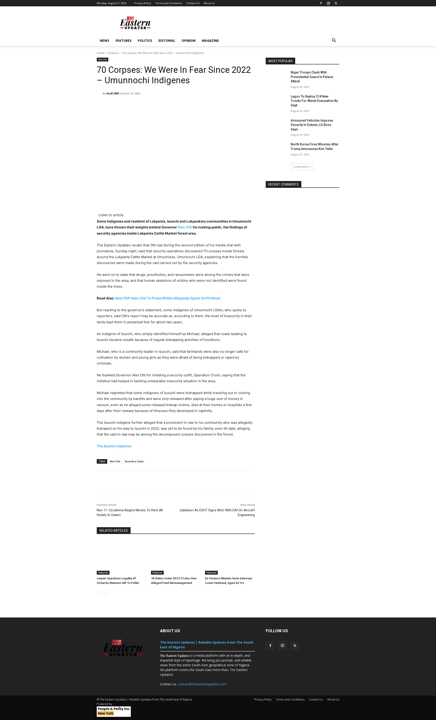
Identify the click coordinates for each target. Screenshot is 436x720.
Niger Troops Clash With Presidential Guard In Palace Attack (312, 77)
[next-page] (107, 593)
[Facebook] (320, 3)
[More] (240, 105)
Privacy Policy (142, 3)
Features (123, 40)
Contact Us (192, 3)
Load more (301, 167)
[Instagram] (328, 3)
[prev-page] (99, 593)
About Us (209, 3)
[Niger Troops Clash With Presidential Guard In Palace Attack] (277, 78)
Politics (145, 40)
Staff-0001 (112, 93)
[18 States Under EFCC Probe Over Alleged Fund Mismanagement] (176, 557)
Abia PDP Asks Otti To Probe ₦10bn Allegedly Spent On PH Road (167, 298)
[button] (333, 41)
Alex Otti (185, 227)
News (104, 40)
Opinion (189, 40)
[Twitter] (335, 3)
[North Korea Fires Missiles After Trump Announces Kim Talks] (277, 150)
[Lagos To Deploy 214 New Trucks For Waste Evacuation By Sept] (277, 102)
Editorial (167, 40)
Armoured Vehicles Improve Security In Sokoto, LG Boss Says (312, 125)
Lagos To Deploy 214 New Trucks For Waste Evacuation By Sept (314, 101)
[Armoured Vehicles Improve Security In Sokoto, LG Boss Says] (277, 126)
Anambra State (134, 461)
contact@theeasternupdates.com (202, 684)
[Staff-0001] (100, 93)
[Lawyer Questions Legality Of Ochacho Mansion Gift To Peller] (121, 557)
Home (101, 53)
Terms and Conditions (168, 3)
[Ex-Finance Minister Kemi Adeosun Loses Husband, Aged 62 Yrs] (230, 557)
